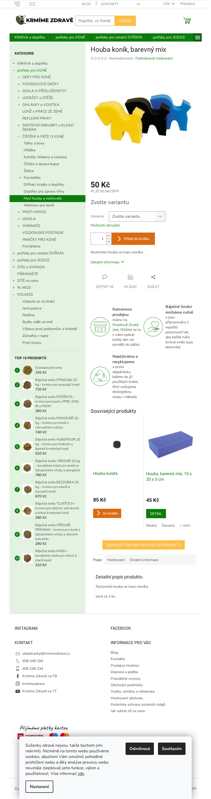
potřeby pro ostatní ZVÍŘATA (40, 253)
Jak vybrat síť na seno (128, 710)
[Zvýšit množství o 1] (108, 236)
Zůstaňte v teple (35, 335)
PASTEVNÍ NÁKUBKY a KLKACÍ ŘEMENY (48, 127)
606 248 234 (32, 668)
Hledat (125, 21)
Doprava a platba (124, 672)
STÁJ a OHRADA (31, 267)
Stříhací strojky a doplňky (44, 184)
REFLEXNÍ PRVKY (36, 118)
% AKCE (24, 287)
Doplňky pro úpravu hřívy (44, 191)
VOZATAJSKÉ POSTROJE (43, 232)
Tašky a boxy (34, 143)
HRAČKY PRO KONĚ (39, 239)
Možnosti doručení (105, 225)
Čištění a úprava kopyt (41, 164)
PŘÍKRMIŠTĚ (27, 274)
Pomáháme (31, 246)
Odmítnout (139, 749)
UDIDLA (29, 218)
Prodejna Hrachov (125, 665)
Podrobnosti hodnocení (154, 58)
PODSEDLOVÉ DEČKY (40, 84)
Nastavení (39, 787)
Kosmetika (32, 177)
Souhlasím (172, 749)
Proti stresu (31, 342)
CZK (166, 4)
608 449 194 (32, 660)
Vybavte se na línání (38, 301)
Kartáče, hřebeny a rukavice (45, 157)
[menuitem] (30, 37)
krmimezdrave (33, 683)
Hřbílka (29, 150)
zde (81, 773)
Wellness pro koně (39, 205)
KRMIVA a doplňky (32, 63)
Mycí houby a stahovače (43, 198)
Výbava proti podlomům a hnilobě (49, 328)
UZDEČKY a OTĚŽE (37, 97)
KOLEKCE (25, 294)
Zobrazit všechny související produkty (144, 545)
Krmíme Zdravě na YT (39, 691)
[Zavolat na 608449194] (22, 4)
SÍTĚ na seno (27, 280)
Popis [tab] (97, 559)
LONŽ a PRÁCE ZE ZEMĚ (42, 111)
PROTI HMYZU (34, 211)
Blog (86, 4)
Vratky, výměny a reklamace (133, 691)
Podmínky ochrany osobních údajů (138, 704)
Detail (156, 514)
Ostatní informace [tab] (144, 559)
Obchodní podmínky (127, 685)
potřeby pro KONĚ (32, 70)
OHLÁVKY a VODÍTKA (40, 104)
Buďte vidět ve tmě (37, 321)
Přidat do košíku (137, 239)
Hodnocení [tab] (116, 559)
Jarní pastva (31, 308)
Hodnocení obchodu (127, 698)
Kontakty (110, 4)
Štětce (29, 170)
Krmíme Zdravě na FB (39, 676)
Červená (168, 525)
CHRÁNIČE (31, 225)
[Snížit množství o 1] (108, 242)
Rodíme (28, 315)
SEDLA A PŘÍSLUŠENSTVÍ (44, 90)
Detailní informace (105, 262)
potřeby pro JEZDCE (33, 260)
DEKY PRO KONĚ (36, 77)
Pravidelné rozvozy (125, 678)
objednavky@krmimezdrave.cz (46, 653)
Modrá (151, 525)
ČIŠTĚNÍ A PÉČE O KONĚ (43, 136)
